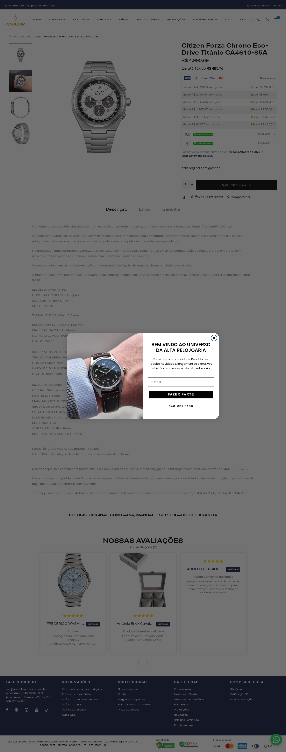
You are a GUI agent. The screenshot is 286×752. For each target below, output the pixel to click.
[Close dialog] (214, 338)
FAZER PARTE (181, 394)
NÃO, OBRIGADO (181, 406)
